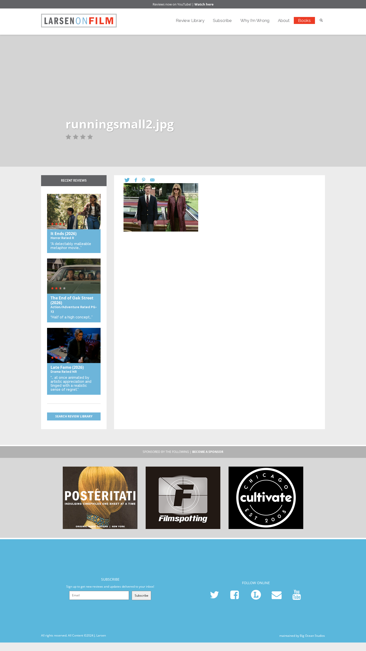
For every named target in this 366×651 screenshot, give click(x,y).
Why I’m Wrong (254, 20)
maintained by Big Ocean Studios (302, 636)
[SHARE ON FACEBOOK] (138, 180)
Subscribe (222, 20)
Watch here (204, 4)
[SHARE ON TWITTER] (129, 180)
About (284, 20)
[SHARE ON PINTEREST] (146, 180)
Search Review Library (73, 416)
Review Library (190, 20)
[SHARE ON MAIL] (155, 180)
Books (304, 20)
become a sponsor (207, 452)
